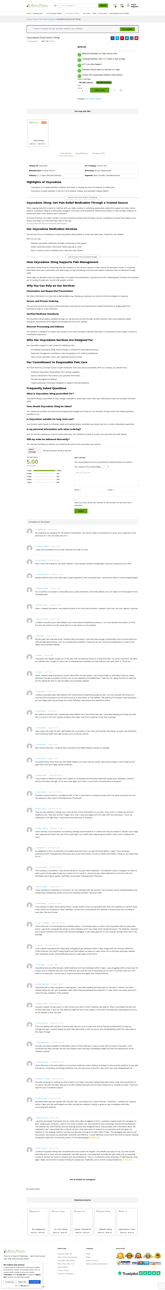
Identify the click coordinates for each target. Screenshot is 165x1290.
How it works (103, 13)
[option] (38, 133)
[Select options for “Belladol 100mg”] (97, 1225)
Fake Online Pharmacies (67, 1257)
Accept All (34, 1282)
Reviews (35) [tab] (98, 153)
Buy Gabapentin (38, 1229)
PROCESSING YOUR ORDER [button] (119, 13)
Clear (79, 85)
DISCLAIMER (63, 1267)
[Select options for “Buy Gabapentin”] (30, 1225)
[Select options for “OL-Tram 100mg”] (53, 1225)
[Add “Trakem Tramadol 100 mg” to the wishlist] (84, 1225)
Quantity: (80, 88)
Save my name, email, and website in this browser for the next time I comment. (103, 504)
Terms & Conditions (66, 1274)
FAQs (94, 13)
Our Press (86, 13)
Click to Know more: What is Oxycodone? (82, 197)
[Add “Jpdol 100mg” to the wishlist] (38, 137)
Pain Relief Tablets (93, 99)
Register (134, 7)
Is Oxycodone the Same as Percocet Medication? (47, 223)
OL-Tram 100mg (60, 1229)
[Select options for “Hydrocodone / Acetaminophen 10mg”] (120, 1225)
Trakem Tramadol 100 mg (83, 1229)
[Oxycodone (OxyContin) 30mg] (112, 38)
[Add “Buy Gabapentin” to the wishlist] (39, 1225)
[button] (86, 82)
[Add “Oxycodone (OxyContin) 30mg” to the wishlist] (114, 90)
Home (29, 13)
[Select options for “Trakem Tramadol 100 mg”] (75, 1225)
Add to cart (99, 90)
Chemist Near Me (65, 1254)
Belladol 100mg (105, 1229)
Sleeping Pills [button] (38, 13)
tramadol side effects (66, 1260)
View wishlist (127, 29)
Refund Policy (91, 1260)
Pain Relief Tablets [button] (72, 13)
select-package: (84, 79)
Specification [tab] (82, 153)
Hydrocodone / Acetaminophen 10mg (128, 1229)
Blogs (88, 1257)
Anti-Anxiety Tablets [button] (54, 13)
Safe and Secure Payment (96, 1264)
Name (77, 490)
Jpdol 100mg (38, 140)
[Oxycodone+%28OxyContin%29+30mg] (117, 38)
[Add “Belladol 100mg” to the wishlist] (106, 1225)
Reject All (22, 1282)
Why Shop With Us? (66, 1264)
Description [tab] (66, 153)
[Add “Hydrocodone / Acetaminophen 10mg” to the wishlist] (128, 1225)
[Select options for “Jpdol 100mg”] (30, 137)
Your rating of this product (85, 467)
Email (111, 490)
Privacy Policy (63, 1270)
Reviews (33, 41)
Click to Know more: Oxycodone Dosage (82, 257)
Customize (9, 1282)
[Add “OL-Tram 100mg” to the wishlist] (61, 1225)
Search (103, 5)
